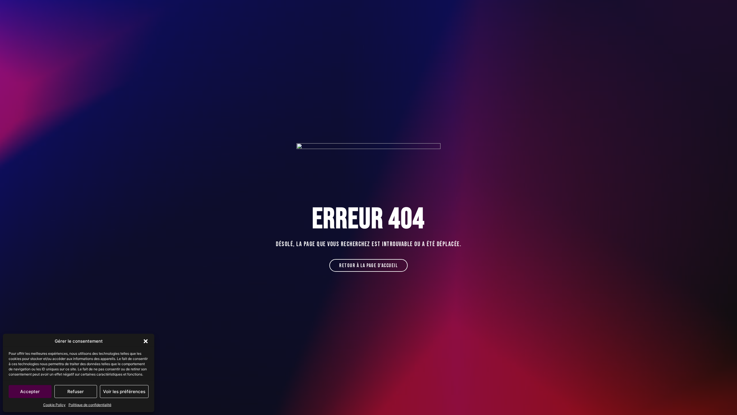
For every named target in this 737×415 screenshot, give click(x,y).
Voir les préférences (124, 391)
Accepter (30, 391)
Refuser (75, 391)
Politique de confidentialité (90, 405)
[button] (146, 341)
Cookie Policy (54, 405)
